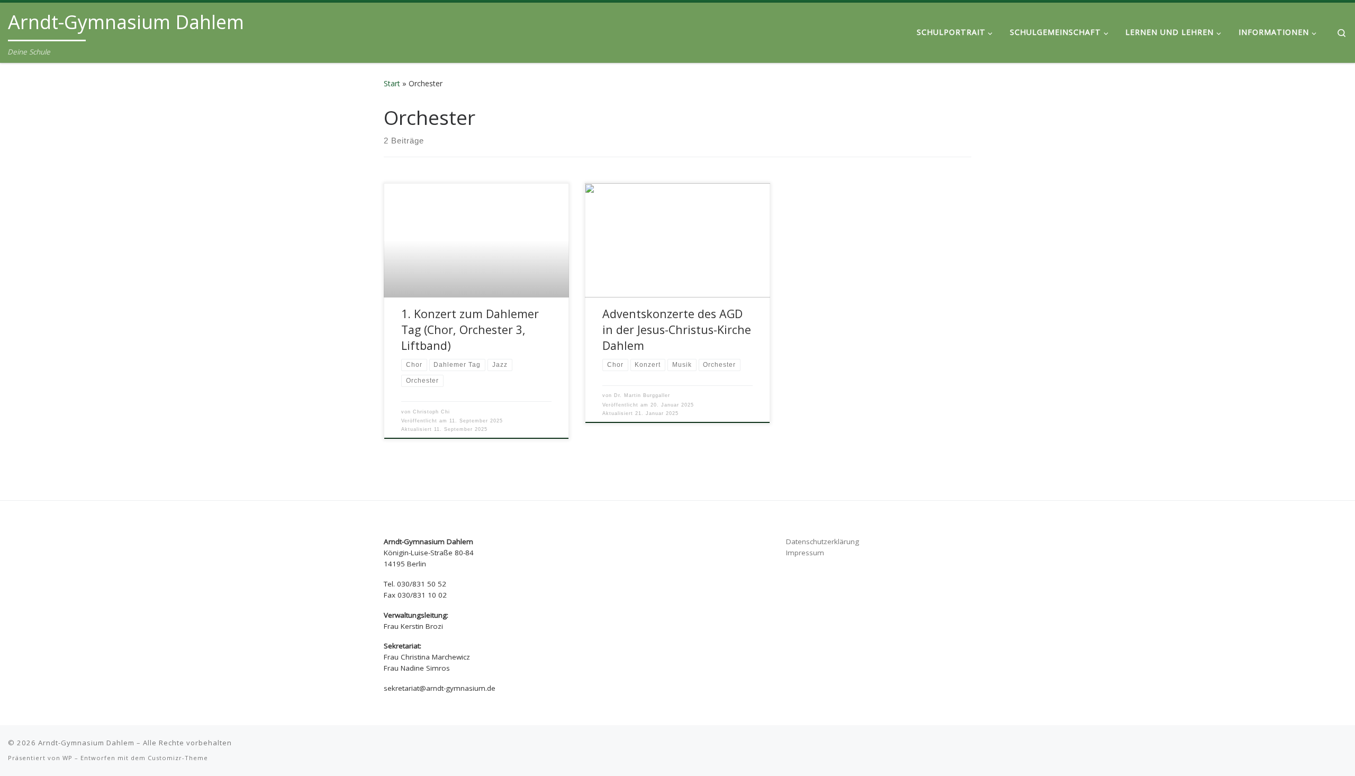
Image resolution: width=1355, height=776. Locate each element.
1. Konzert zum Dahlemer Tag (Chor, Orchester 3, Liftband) (470, 329)
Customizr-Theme (178, 758)
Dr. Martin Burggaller (642, 395)
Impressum (805, 552)
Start (392, 83)
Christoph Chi (431, 411)
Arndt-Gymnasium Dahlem (86, 742)
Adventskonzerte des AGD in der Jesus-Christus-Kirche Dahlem (676, 329)
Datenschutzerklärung (822, 541)
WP (67, 758)
